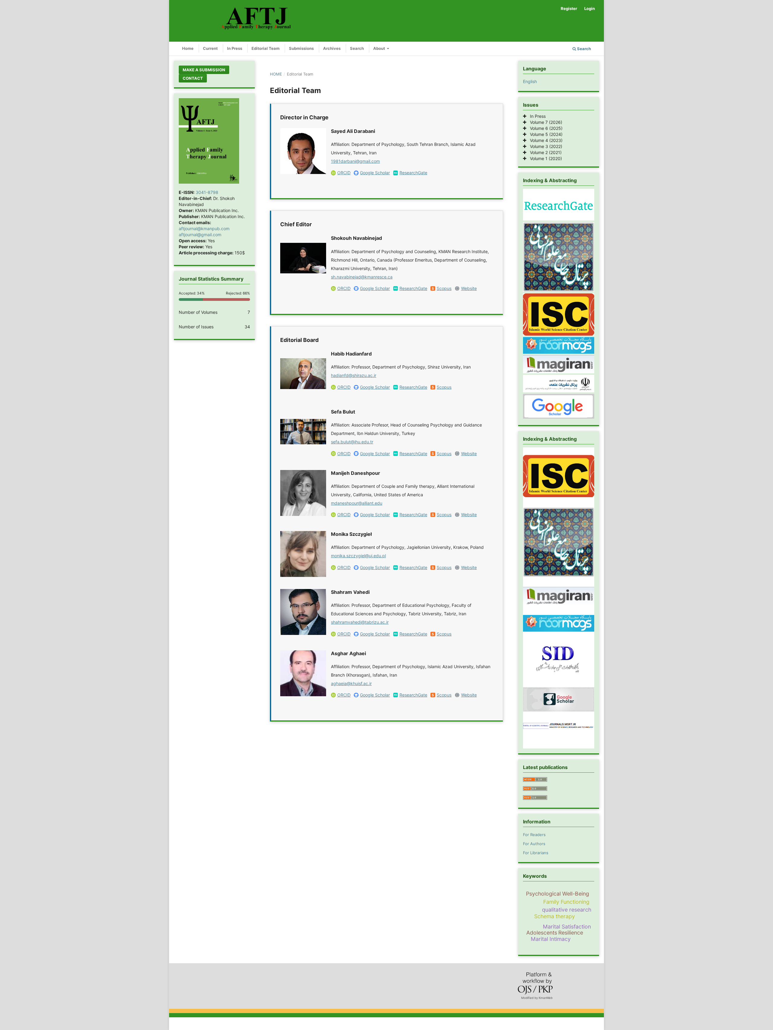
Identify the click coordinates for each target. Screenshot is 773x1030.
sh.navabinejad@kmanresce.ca (362, 276)
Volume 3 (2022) (544, 146)
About (379, 48)
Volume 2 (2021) (544, 152)
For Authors (534, 843)
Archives (332, 48)
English (530, 81)
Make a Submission (204, 69)
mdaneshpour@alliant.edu (356, 503)
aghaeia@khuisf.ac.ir (351, 683)
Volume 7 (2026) (544, 122)
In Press (234, 48)
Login (589, 8)
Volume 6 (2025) (544, 128)
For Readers (534, 834)
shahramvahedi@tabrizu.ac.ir (360, 622)
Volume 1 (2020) (544, 158)
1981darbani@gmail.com (355, 161)
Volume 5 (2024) (544, 134)
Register (569, 8)
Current (210, 48)
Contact (193, 78)
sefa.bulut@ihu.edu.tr (352, 441)
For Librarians (535, 852)
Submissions (301, 48)
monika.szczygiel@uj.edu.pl (358, 555)
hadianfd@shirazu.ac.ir (353, 375)
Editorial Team (266, 48)
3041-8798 (207, 192)
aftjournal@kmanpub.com (204, 228)
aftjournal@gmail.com (200, 234)
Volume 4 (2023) (544, 140)
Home (188, 48)
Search (357, 48)
